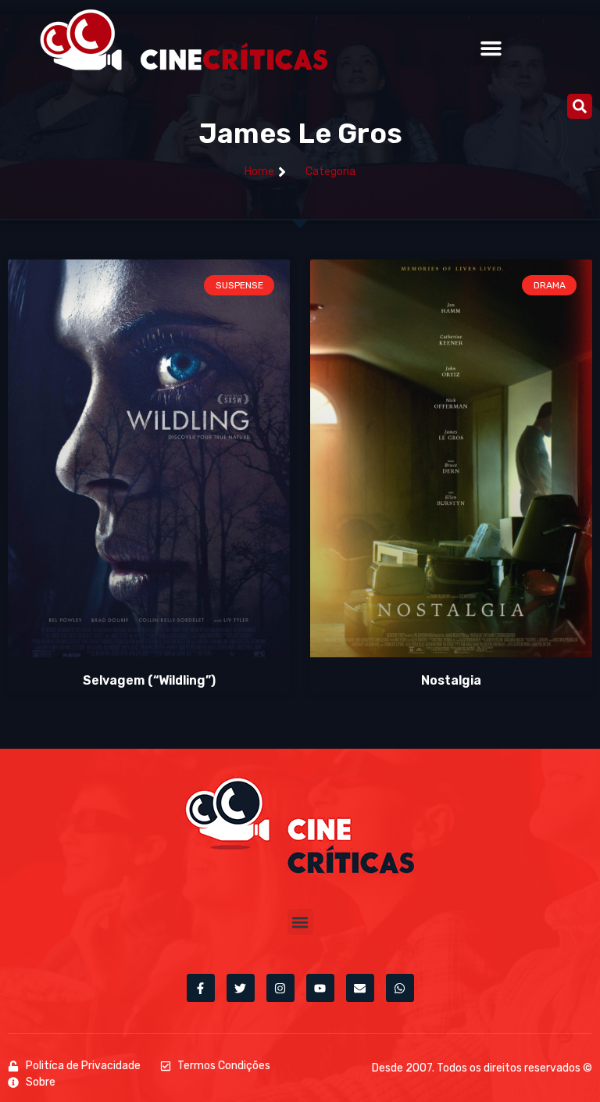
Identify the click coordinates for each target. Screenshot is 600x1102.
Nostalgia (451, 680)
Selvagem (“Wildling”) (149, 680)
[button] (491, 48)
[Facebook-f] (201, 988)
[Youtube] (320, 988)
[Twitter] (241, 988)
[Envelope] (360, 988)
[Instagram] (280, 988)
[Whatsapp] (400, 988)
